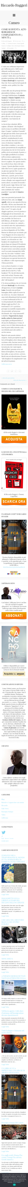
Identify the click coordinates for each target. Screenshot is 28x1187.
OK (14, 1184)
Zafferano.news (6, 364)
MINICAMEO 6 (7, 959)
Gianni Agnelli (20, 43)
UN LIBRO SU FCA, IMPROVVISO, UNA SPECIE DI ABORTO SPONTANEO (13, 1070)
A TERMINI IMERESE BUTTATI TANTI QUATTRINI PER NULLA (13, 977)
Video (3, 815)
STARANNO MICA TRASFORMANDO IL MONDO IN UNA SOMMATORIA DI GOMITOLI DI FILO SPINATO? (13, 858)
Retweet (7, 838)
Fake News (5, 809)
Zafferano (4, 818)
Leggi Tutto (5, 894)
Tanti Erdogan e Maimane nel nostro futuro (12, 1031)
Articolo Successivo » (20, 380)
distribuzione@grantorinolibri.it (14, 567)
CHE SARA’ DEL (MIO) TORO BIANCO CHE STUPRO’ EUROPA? (12, 922)
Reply (2, 838)
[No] (26, 1180)
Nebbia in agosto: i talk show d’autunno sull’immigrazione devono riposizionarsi (12, 1013)
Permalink (11, 48)
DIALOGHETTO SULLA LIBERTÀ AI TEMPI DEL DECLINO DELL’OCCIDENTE (12, 900)
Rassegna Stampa (7, 812)
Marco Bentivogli (15, 46)
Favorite (11, 838)
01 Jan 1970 (5, 841)
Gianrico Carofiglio (6, 46)
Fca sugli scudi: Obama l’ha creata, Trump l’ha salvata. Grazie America (11, 1157)
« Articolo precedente (8, 378)
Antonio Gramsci (12, 43)
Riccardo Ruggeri (14, 5)
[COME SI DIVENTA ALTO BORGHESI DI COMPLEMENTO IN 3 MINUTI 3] (14, 56)
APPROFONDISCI (16, 1182)
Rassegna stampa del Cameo (12, 1123)
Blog (4, 43)
